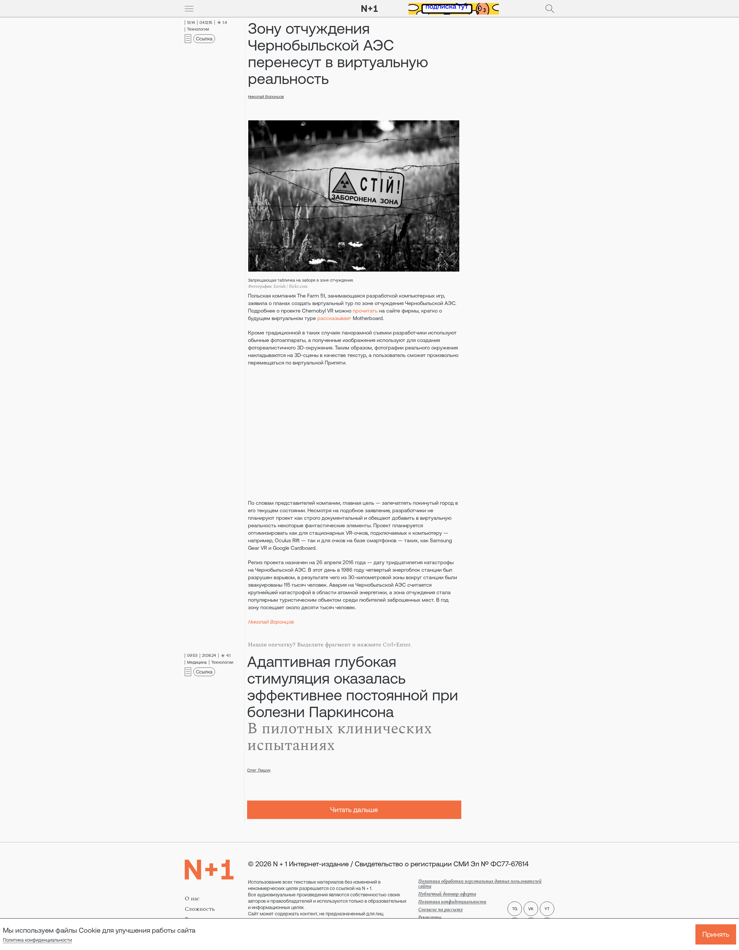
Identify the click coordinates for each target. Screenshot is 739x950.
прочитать (365, 311)
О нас (192, 898)
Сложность (200, 909)
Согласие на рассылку (440, 909)
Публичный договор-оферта (447, 894)
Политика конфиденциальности (37, 939)
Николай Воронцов (266, 96)
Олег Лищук (258, 770)
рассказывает (334, 318)
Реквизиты (429, 917)
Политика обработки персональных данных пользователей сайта (480, 884)
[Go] (189, 8)
